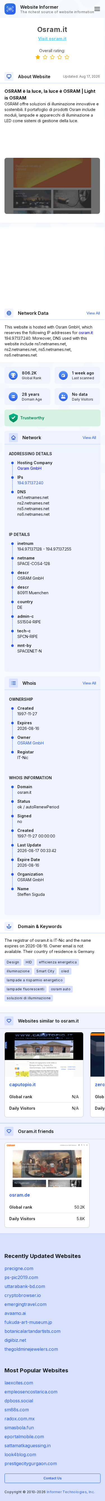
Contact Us (52, 1478)
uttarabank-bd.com (24, 1286)
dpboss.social (18, 1400)
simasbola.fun (19, 1427)
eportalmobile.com (24, 1436)
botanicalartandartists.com (32, 1331)
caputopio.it (22, 1084)
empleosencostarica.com (30, 1391)
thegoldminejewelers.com (31, 1349)
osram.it (86, 332)
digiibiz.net (15, 1340)
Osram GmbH (29, 468)
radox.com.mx (19, 1418)
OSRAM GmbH (30, 743)
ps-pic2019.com (21, 1277)
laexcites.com (18, 1383)
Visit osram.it (52, 38)
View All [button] (93, 313)
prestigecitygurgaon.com (30, 1463)
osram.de (19, 1195)
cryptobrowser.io (22, 1295)
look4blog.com (20, 1454)
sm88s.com (16, 1409)
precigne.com (18, 1268)
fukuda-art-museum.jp (28, 1322)
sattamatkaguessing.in (27, 1445)
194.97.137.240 (30, 482)
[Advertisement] (52, 141)
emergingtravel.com (25, 1304)
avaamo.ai (15, 1313)
